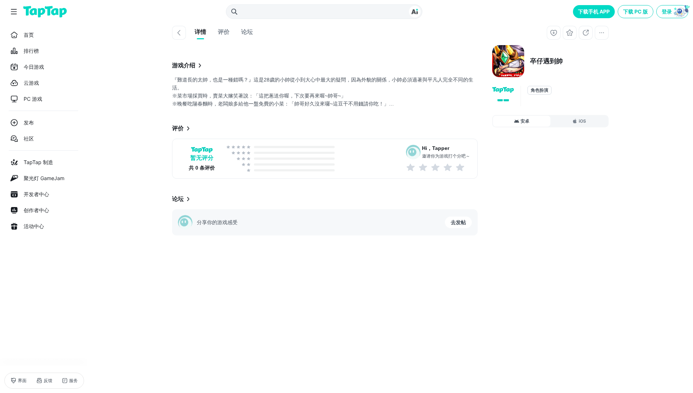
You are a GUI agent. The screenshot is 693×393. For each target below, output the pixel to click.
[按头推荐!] (460, 167)
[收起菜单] (14, 12)
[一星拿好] (411, 167)
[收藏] (570, 33)
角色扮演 (539, 90)
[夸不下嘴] (423, 167)
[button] (673, 11)
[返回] (179, 33)
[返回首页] (45, 11)
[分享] (586, 33)
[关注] (554, 33)
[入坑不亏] (448, 167)
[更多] (602, 33)
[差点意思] (436, 167)
